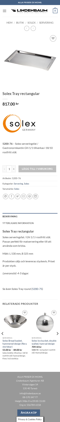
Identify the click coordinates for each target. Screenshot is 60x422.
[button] (4, 11)
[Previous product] (33, 28)
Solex (32, 22)
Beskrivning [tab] (9, 216)
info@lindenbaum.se (30, 393)
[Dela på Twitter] (17, 196)
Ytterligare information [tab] (18, 223)
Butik (20, 22)
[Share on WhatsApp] (5, 196)
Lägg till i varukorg (37, 168)
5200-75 (37, 288)
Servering (46, 22)
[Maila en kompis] (23, 196)
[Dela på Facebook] (11, 196)
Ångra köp (29, 412)
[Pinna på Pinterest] (29, 196)
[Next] (57, 340)
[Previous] (3, 340)
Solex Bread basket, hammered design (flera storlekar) (14, 343)
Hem (9, 22)
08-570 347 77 (30, 397)
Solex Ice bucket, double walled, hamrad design (44, 342)
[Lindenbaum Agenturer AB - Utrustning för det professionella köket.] (29, 11)
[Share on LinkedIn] (35, 196)
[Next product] (26, 28)
